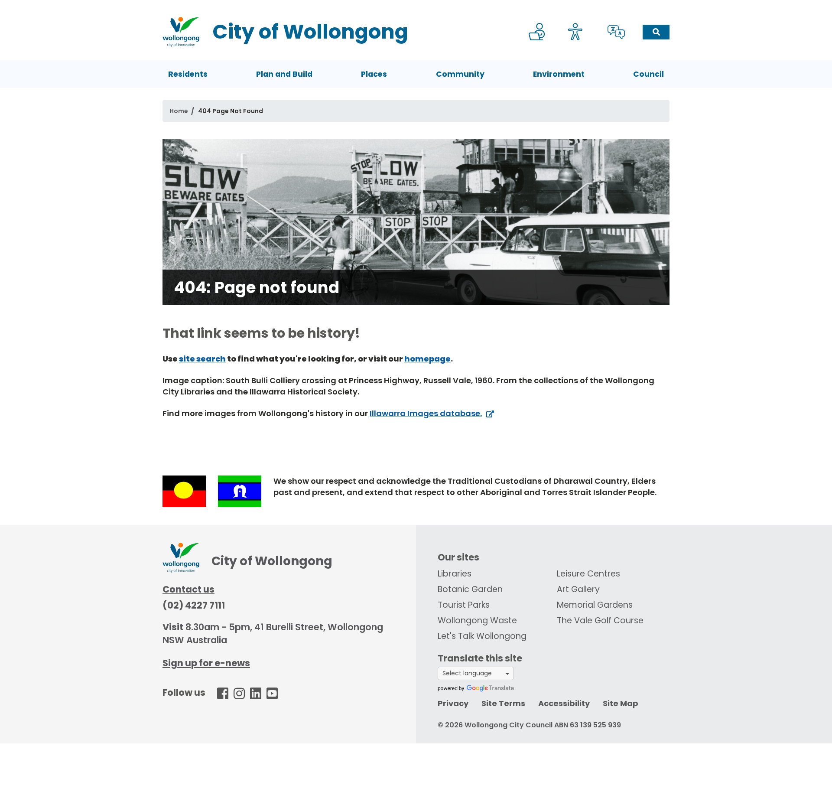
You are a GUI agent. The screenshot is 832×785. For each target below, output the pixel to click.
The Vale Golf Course (600, 620)
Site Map (620, 703)
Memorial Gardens (595, 605)
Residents (188, 74)
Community (460, 74)
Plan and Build (284, 74)
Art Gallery (578, 589)
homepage (427, 358)
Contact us (188, 589)
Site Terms (503, 703)
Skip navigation (417, 5)
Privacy (453, 703)
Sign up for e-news (206, 663)
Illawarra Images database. (426, 413)
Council (648, 74)
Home (178, 111)
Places (374, 74)
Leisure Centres (588, 574)
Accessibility (564, 703)
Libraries (454, 574)
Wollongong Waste (477, 620)
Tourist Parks (464, 605)
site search (202, 358)
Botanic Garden (470, 589)
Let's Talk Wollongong (482, 636)
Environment (559, 74)
